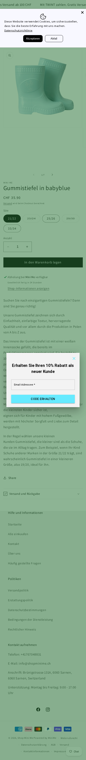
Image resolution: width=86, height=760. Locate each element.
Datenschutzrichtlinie (18, 30)
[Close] (82, 12)
